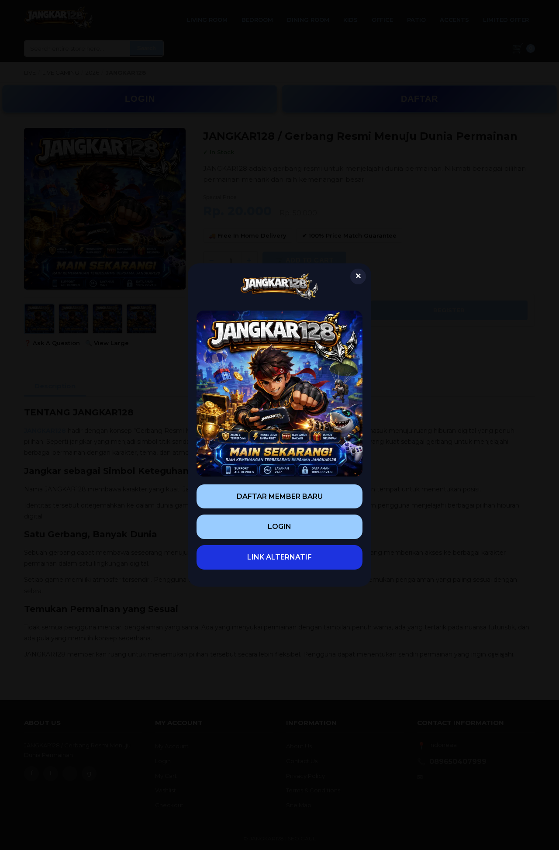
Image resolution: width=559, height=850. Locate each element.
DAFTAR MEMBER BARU (280, 496)
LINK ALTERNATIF (279, 557)
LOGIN (279, 526)
